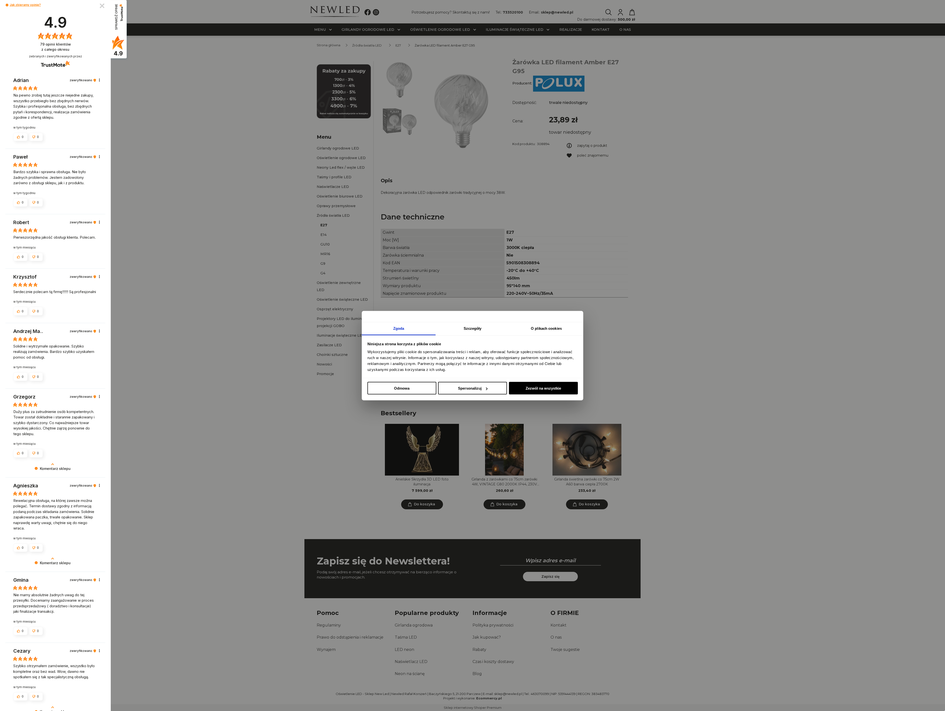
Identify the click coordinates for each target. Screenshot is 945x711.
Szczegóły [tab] (473, 328)
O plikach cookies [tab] (546, 328)
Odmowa (402, 388)
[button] (7, 5)
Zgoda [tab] (398, 328)
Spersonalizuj (470, 388)
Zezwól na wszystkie (543, 388)
